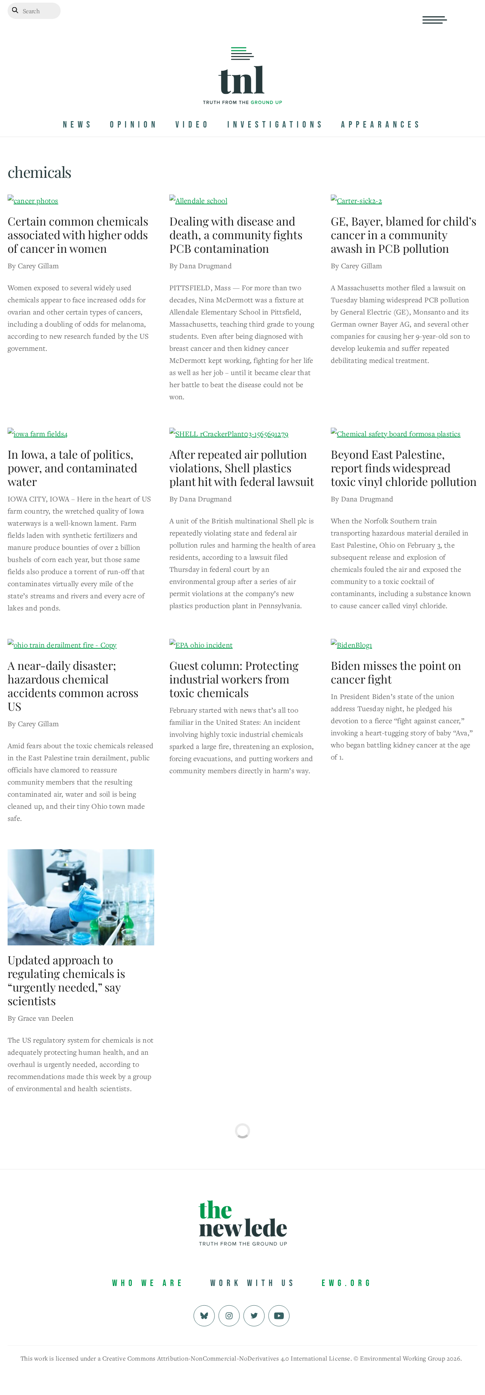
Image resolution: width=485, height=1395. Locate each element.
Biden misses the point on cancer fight (396, 672)
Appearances (381, 124)
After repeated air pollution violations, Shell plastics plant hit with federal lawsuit (241, 468)
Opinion (134, 124)
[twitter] (254, 1315)
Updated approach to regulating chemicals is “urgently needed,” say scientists (66, 980)
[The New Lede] (242, 88)
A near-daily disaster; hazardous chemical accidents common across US (73, 686)
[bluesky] (204, 1315)
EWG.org (347, 1283)
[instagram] (229, 1315)
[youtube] (279, 1315)
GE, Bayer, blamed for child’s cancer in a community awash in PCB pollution (403, 234)
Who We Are (148, 1283)
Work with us (253, 1283)
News (78, 124)
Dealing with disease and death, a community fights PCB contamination (235, 234)
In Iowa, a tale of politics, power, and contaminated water (72, 468)
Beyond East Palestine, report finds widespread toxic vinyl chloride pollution (404, 468)
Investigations (276, 124)
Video (193, 124)
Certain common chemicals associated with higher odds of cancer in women (78, 234)
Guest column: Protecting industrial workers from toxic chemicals (234, 679)
